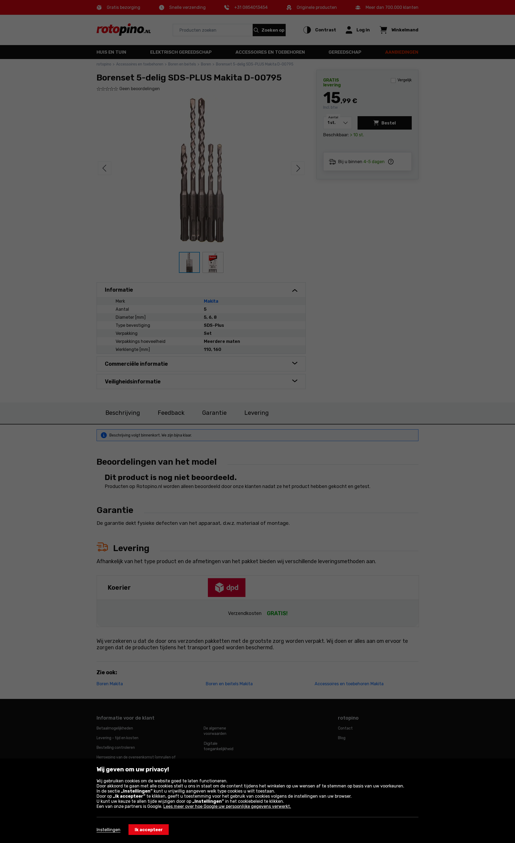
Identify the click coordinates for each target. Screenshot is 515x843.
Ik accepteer (149, 829)
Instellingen (108, 829)
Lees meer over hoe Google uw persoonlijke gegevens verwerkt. (227, 806)
